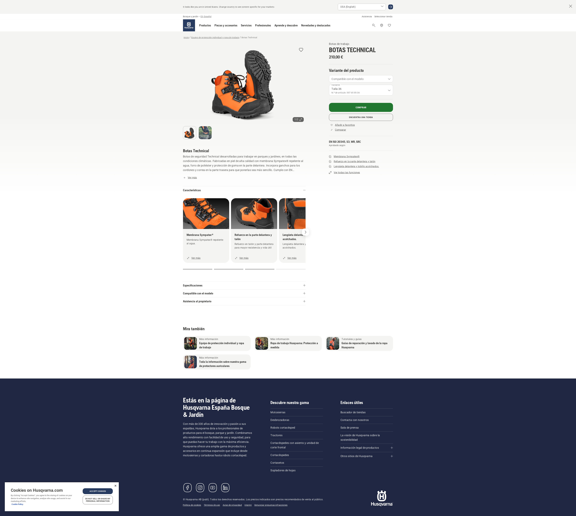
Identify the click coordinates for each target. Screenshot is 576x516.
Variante (336, 85)
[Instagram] (200, 487)
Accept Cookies (98, 491)
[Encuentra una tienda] (381, 25)
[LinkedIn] (225, 487)
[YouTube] (212, 487)
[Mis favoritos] (389, 25)
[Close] (115, 486)
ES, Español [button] (206, 16)
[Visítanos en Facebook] (187, 487)
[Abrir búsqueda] (373, 25)
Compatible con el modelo (348, 79)
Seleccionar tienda (383, 16)
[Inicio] (189, 25)
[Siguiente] (305, 232)
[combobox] (361, 78)
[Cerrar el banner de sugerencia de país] (570, 6)
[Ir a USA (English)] (390, 6)
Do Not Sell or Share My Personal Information (97, 500)
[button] (205, 25)
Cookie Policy (17, 504)
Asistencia (367, 16)
